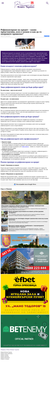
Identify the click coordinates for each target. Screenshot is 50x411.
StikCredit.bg (25, 146)
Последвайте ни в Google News (26, 184)
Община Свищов (4, 354)
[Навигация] (2, 4)
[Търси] (47, 3)
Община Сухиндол (5, 359)
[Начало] (24, 8)
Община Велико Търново (6, 352)
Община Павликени (5, 357)
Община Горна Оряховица (6, 353)
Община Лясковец (5, 356)
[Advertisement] (25, 18)
